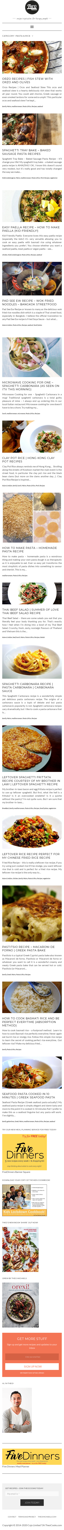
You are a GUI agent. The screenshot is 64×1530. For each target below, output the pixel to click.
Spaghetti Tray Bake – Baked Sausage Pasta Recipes (26, 152)
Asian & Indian (7, 325)
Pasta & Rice (27, 106)
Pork (42, 178)
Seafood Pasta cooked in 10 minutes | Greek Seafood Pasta (28, 1095)
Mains (9, 106)
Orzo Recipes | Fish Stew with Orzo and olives (27, 80)
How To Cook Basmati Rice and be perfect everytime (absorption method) (31, 1022)
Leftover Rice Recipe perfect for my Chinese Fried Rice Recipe (31, 856)
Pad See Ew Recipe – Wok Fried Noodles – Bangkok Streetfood (29, 302)
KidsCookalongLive (8, 178)
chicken (4, 255)
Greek (9, 974)
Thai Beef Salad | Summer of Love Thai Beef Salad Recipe (30, 611)
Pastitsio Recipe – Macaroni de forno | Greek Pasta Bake (28, 948)
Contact (12, 1517)
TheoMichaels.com (47, 1517)
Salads (42, 637)
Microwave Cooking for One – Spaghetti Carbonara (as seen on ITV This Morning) (30, 386)
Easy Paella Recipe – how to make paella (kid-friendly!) (31, 229)
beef (14, 637)
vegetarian (53, 178)
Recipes (34, 106)
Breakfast (5, 808)
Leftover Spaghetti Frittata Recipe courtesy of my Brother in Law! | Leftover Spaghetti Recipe (31, 781)
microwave (21, 413)
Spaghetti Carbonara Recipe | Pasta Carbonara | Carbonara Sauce (28, 687)
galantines (10, 1121)
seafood (40, 106)
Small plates (38, 325)
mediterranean (17, 106)
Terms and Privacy (27, 1517)
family (4, 106)
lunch (4, 413)
